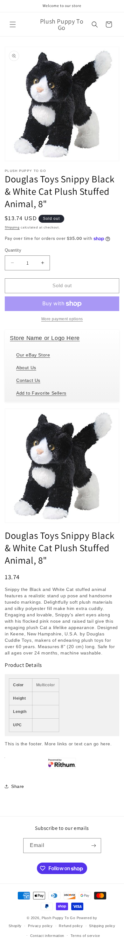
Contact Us (28, 380)
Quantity (13, 250)
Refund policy (71, 926)
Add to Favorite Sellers (41, 393)
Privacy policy (40, 926)
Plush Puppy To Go (58, 918)
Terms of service (85, 936)
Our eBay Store (33, 354)
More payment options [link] (62, 319)
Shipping (12, 227)
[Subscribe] (94, 845)
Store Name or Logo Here (45, 338)
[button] (13, 24)
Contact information (47, 936)
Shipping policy (102, 926)
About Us (26, 367)
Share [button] (17, 786)
